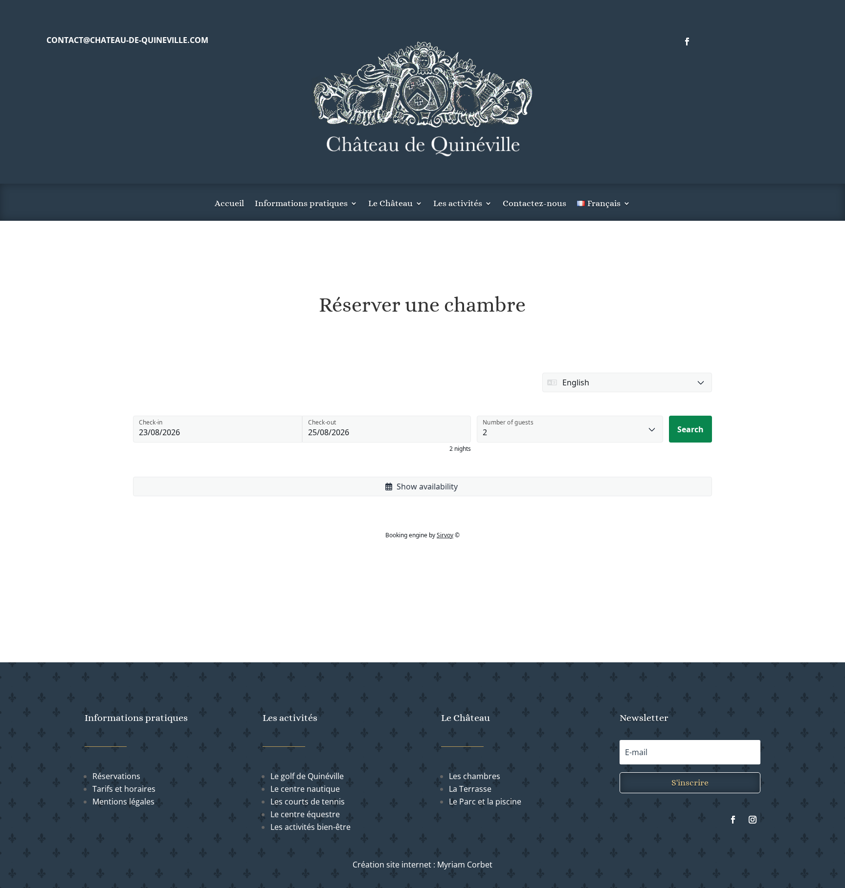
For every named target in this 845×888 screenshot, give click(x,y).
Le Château (390, 204)
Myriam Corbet (464, 864)
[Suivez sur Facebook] (687, 41)
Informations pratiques (301, 204)
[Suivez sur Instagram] (752, 819)
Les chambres (474, 776)
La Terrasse (470, 788)
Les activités (457, 204)
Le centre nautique (305, 788)
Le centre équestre (305, 814)
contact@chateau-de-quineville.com (127, 40)
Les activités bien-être (310, 827)
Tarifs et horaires (124, 788)
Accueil (229, 204)
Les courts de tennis (307, 801)
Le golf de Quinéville (307, 776)
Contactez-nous (534, 204)
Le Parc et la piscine (485, 801)
